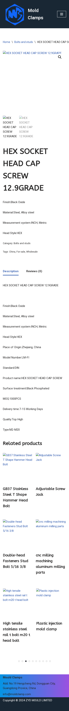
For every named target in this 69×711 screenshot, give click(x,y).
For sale (20, 251)
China (12, 251)
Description (11, 271)
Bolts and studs (23, 42)
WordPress (34, 707)
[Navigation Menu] (61, 14)
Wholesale (32, 251)
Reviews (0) (34, 271)
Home (6, 42)
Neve (6, 707)
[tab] (11, 271)
